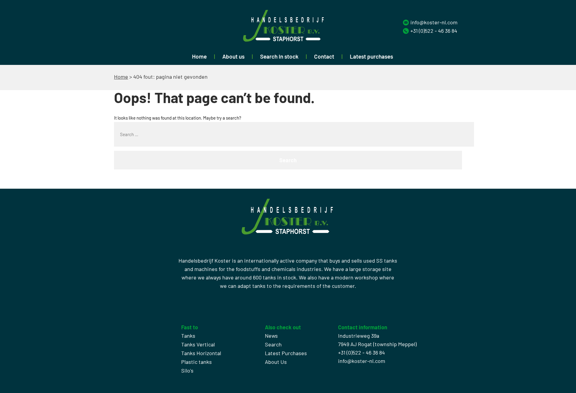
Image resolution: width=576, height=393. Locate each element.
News (271, 335)
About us (233, 56)
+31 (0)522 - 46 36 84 (433, 30)
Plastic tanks (196, 361)
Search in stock (279, 56)
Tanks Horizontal (201, 353)
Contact (324, 56)
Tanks (188, 335)
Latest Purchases (286, 353)
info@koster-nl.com (434, 22)
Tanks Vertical (198, 344)
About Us (276, 361)
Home (199, 56)
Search (273, 344)
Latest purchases (371, 56)
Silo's (187, 370)
